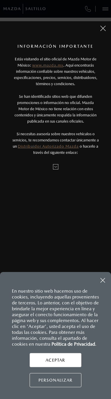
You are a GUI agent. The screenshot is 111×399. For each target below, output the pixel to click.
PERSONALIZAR (55, 380)
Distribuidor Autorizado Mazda (48, 146)
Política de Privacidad (73, 344)
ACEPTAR (55, 360)
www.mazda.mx (47, 65)
